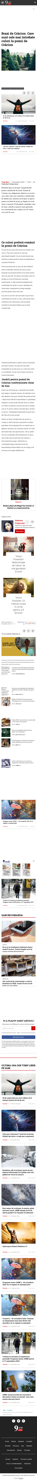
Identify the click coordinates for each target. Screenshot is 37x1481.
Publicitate (27, 1463)
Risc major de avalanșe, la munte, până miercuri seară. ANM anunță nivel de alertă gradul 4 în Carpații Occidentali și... (18, 1211)
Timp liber (5, 151)
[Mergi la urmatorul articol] (33, 9)
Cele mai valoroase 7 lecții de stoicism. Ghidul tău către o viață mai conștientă (18, 1135)
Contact (7, 1459)
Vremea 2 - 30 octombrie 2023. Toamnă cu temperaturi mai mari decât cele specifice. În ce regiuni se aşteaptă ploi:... (18, 1322)
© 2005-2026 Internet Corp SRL (11, 1475)
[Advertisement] (16, 681)
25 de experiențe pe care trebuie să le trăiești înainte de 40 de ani (17, 1099)
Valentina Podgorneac (9, 184)
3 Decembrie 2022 (18, 182)
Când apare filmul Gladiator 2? (14, 1246)
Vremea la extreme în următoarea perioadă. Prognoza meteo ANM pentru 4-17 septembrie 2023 (18, 1359)
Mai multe (19, 531)
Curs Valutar (18, 1468)
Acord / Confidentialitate (14, 1463)
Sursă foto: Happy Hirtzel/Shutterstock (12, 88)
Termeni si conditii (26, 1459)
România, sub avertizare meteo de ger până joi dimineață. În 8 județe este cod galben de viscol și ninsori (18, 1172)
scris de (21, 151)
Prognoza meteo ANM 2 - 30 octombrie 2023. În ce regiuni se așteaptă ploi (18, 1283)
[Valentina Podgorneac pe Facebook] (27, 521)
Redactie (15, 1459)
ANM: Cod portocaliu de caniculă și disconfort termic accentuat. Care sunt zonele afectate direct (18, 1397)
